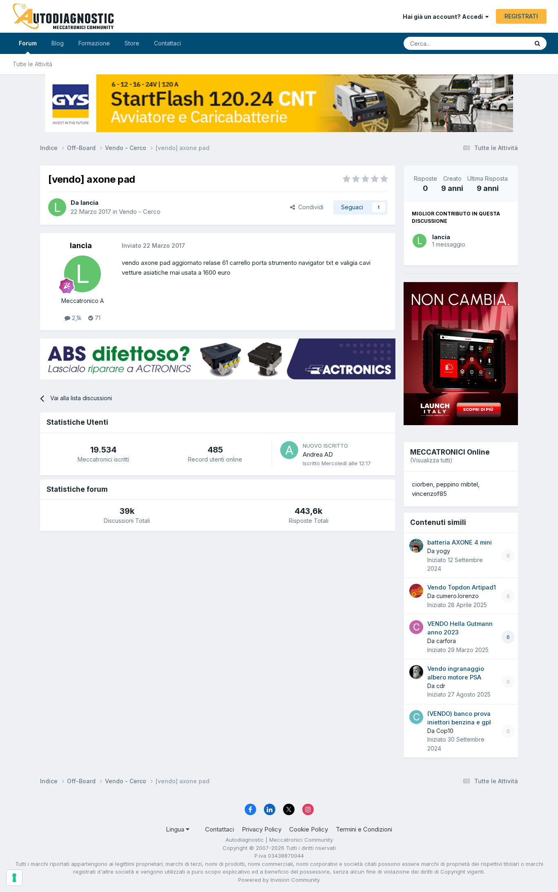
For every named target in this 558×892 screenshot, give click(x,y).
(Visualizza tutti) (431, 460)
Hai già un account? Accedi (444, 16)
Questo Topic (500, 43)
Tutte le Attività (32, 64)
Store (132, 43)
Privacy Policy (261, 829)
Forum (28, 43)
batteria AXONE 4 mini (459, 542)
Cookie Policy (308, 829)
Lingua (176, 829)
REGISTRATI (521, 16)
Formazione (94, 43)
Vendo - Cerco (140, 211)
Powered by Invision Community (279, 879)
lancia (441, 236)
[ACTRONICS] (217, 359)
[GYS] (279, 103)
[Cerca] (537, 43)
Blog (57, 43)
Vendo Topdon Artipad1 (461, 587)
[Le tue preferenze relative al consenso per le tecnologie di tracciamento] (14, 877)
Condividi (309, 207)
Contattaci (167, 43)
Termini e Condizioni (364, 829)
